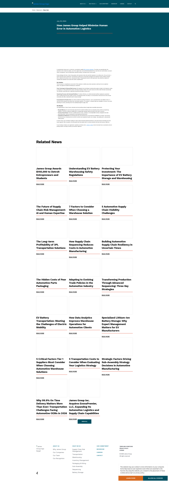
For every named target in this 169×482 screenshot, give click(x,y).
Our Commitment (103, 3)
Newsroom (114, 3)
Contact (129, 3)
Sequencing (76, 469)
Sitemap (122, 450)
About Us (82, 3)
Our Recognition (58, 458)
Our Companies (58, 452)
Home (33, 10)
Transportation (77, 454)
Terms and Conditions (126, 446)
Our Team (56, 455)
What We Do (92, 3)
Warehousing (77, 457)
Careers (122, 3)
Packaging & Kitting (79, 463)
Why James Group (59, 449)
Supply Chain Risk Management (78, 450)
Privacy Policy (124, 448)
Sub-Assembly (77, 466)
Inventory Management (80, 460)
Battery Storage (77, 472)
